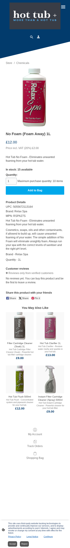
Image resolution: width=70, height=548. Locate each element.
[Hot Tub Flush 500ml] (20, 379)
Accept (12, 544)
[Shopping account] (38, 37)
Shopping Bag (35, 457)
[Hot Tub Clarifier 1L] (50, 326)
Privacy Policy (14, 536)
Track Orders (35, 446)
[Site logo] (35, 16)
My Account (35, 434)
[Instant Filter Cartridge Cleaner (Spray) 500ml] (50, 379)
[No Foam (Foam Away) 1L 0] (35, 97)
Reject (24, 544)
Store (9, 63)
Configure (48, 536)
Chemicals (22, 63)
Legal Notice (32, 536)
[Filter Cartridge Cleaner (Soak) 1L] (20, 326)
